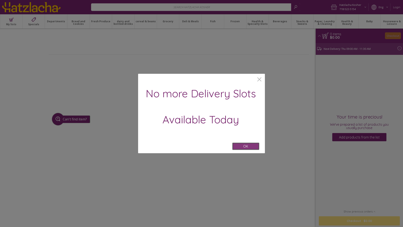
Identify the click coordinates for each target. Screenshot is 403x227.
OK (245, 146)
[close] (259, 79)
